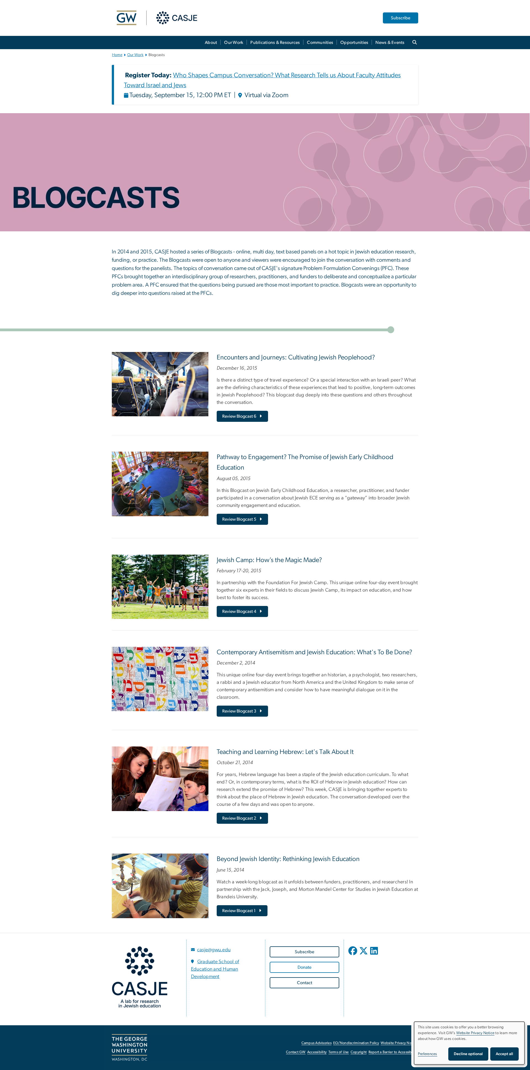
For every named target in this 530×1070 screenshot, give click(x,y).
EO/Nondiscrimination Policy (356, 1043)
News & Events (389, 42)
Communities (320, 42)
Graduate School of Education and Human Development (215, 969)
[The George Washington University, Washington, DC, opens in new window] (129, 1047)
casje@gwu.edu (213, 949)
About (211, 42)
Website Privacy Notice (399, 1043)
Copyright (359, 1052)
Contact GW (296, 1052)
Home (117, 55)
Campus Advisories (316, 1043)
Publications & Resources (275, 42)
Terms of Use (338, 1052)
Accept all (504, 1054)
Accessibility (317, 1052)
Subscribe (400, 18)
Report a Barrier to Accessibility (393, 1052)
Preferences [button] (427, 1054)
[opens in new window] (353, 955)
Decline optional (468, 1054)
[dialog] (469, 1043)
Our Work (233, 42)
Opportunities (354, 42)
